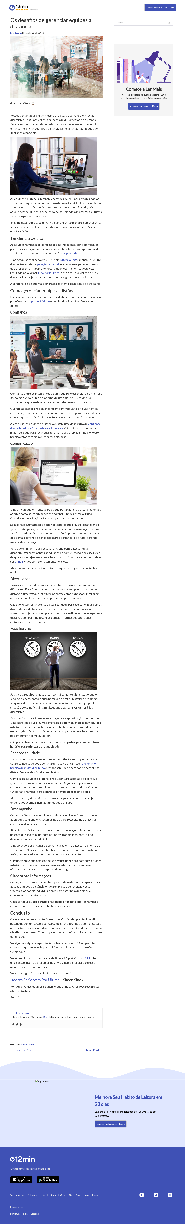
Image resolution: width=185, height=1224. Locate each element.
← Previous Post (21, 1050)
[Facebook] (13, 1024)
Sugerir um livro (17, 1195)
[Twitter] (17, 1024)
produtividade (40, 301)
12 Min (87, 958)
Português (15, 1213)
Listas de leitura (48, 1195)
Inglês (25, 1213)
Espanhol (35, 1213)
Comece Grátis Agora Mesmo (111, 1124)
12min (45, 1017)
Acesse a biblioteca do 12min (160, 7)
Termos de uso (91, 1195)
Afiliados (62, 1195)
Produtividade (27, 1044)
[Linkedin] (21, 1024)
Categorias (32, 1195)
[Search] (169, 23)
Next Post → (94, 1050)
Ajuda (71, 1195)
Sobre (79, 1195)
